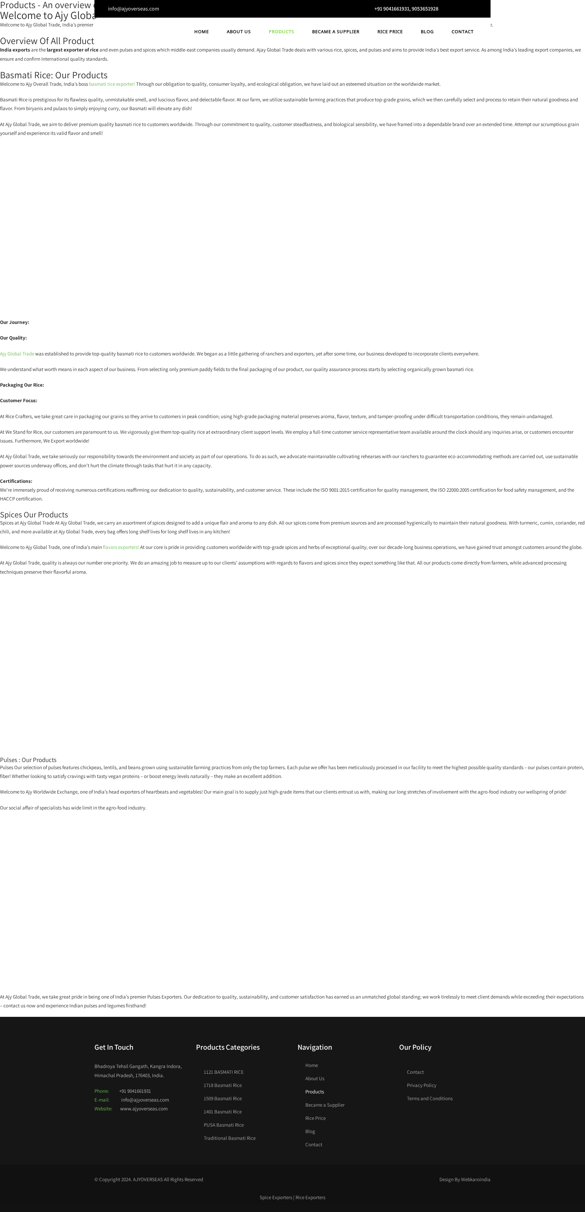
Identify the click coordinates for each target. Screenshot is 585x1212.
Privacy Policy (421, 1085)
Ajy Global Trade (17, 353)
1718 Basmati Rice (223, 1085)
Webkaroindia (476, 1179)
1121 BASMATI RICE (224, 1072)
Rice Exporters (310, 1197)
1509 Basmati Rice (223, 1098)
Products (281, 31)
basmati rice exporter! (112, 84)
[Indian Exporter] (123, 33)
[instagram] (467, 9)
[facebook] (454, 9)
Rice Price (390, 31)
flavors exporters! (121, 547)
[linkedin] (480, 9)
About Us (239, 31)
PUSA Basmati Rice (224, 1125)
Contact (463, 31)
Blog (427, 31)
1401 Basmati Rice (223, 1111)
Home (201, 31)
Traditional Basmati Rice (230, 1138)
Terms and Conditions (430, 1098)
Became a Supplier (336, 31)
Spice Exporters (276, 1197)
